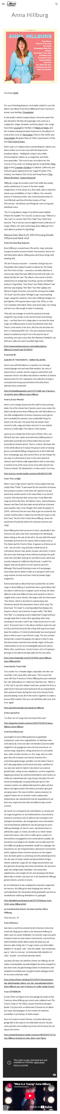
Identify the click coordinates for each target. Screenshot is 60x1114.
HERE (15, 93)
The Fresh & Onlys (16, 141)
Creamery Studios (23, 167)
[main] (30, 15)
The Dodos (27, 135)
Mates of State (42, 128)
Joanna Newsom (27, 178)
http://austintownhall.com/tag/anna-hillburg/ (24, 708)
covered (17, 128)
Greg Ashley (9, 138)
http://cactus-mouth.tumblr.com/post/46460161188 (28, 473)
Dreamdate (28, 112)
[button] (3, 4)
